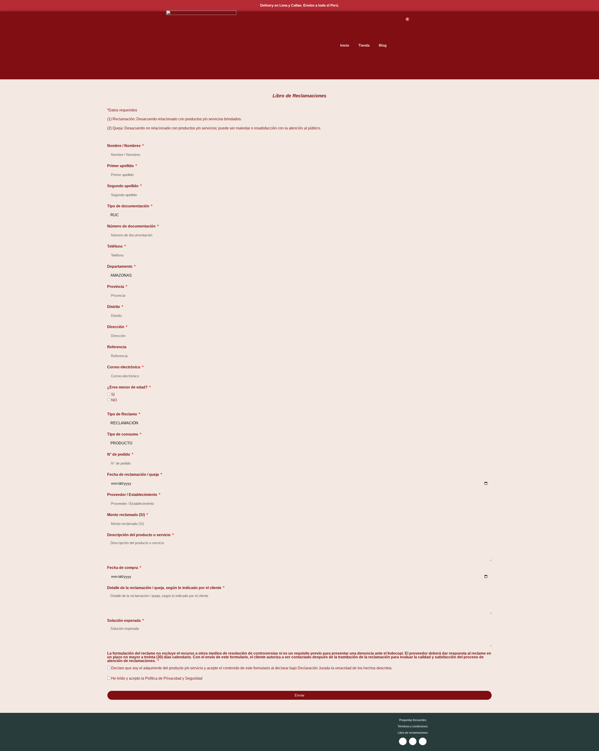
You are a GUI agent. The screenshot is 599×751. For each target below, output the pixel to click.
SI (113, 394)
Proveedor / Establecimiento (132, 495)
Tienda (363, 45)
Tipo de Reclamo (122, 414)
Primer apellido (121, 166)
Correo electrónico (124, 367)
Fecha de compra (123, 568)
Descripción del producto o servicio (139, 535)
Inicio (344, 45)
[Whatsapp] (423, 741)
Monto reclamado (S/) (126, 515)
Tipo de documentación (128, 206)
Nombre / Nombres (124, 146)
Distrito (114, 307)
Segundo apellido (123, 186)
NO (114, 400)
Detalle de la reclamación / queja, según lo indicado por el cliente (164, 588)
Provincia (116, 287)
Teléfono (115, 246)
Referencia (116, 347)
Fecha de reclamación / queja (133, 474)
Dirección (116, 327)
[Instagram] (403, 741)
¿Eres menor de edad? (128, 387)
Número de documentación (132, 226)
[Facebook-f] (413, 741)
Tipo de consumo (123, 434)
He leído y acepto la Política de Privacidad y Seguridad (156, 678)
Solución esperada (124, 621)
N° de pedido (119, 454)
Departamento (120, 266)
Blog (383, 45)
